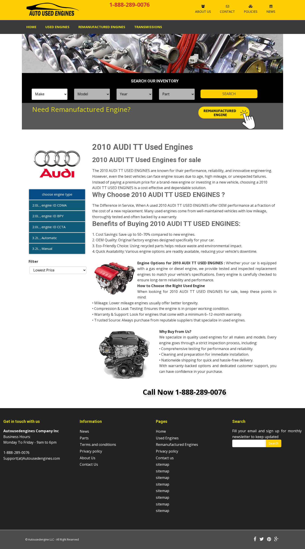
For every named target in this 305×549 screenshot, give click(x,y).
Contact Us (89, 464)
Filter (33, 261)
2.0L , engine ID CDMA (49, 205)
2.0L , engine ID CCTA (48, 227)
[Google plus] (276, 539)
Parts (84, 438)
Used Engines (57, 27)
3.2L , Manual (42, 248)
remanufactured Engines (101, 27)
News (270, 11)
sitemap (162, 464)
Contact (227, 11)
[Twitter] (261, 539)
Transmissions (148, 27)
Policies (250, 11)
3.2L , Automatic (44, 238)
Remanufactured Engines (177, 444)
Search (273, 443)
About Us (203, 11)
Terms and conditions (98, 444)
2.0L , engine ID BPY (48, 216)
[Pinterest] (269, 539)
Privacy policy (91, 451)
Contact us (165, 457)
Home (31, 27)
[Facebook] (255, 539)
